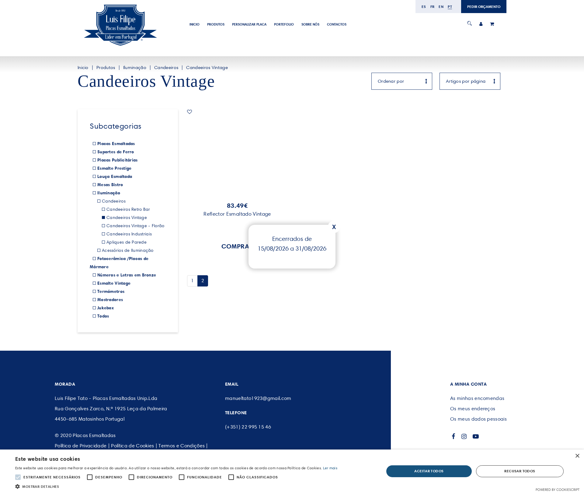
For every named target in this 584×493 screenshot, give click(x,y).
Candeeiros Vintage (207, 67)
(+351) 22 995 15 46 (248, 427)
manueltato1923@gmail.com (258, 398)
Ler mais (330, 468)
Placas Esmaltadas (116, 143)
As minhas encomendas (477, 398)
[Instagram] (464, 436)
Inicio (194, 24)
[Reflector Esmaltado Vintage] (237, 152)
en (441, 6)
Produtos (215, 24)
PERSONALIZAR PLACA (249, 24)
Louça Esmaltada (114, 176)
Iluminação (134, 67)
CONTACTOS (336, 24)
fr (432, 6)
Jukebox (105, 308)
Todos (103, 316)
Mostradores (110, 299)
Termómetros (110, 291)
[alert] (292, 471)
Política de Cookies (132, 446)
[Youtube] (476, 436)
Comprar (237, 246)
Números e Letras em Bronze (126, 275)
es (424, 6)
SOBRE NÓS (310, 24)
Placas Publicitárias (117, 160)
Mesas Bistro (110, 184)
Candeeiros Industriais (129, 234)
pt (450, 6)
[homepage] (120, 46)
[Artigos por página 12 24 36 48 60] (470, 81)
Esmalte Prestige (114, 168)
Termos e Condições (181, 446)
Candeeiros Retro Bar (128, 209)
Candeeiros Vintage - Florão (135, 225)
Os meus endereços (472, 408)
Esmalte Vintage (113, 283)
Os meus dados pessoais (478, 419)
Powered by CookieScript (557, 490)
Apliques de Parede (126, 242)
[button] (176, 485)
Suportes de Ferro (115, 151)
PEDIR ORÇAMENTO (483, 6)
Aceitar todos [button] (428, 471)
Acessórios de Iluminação (128, 250)
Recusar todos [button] (519, 471)
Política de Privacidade (80, 446)
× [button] (577, 456)
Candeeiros (166, 67)
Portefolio (284, 24)
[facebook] (453, 436)
